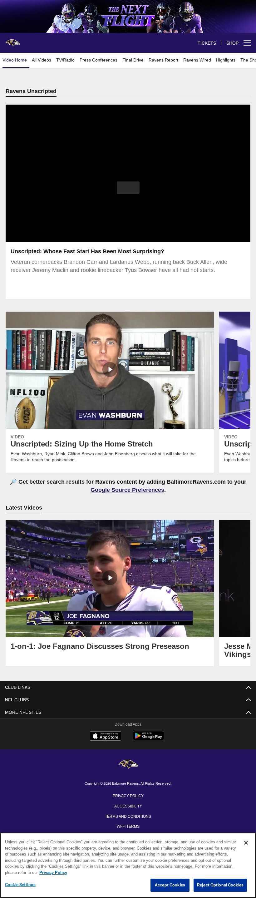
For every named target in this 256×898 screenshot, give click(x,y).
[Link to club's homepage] (12, 40)
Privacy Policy (128, 796)
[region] (128, 865)
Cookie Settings (20, 884)
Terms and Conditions (128, 816)
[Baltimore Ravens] (128, 765)
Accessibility (128, 806)
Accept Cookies (170, 885)
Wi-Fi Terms (128, 826)
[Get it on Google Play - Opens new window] (148, 739)
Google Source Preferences (127, 490)
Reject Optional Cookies (220, 885)
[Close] (246, 843)
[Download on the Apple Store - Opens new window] (105, 737)
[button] (128, 188)
